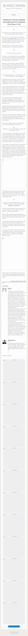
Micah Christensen (10, 26)
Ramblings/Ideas (23, 26)
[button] (14, 370)
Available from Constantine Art (14, 205)
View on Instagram (14, 626)
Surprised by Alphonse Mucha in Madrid (18, 281)
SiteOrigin (15, 633)
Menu (15, 14)
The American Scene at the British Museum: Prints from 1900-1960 (14, 282)
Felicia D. (10, 288)
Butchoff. (21, 76)
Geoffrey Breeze (13, 38)
